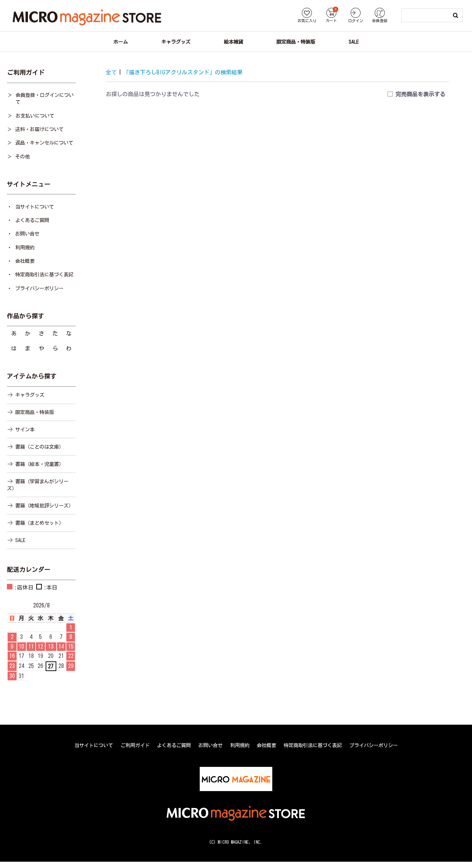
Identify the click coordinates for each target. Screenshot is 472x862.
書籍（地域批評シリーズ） (44, 505)
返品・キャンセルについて (44, 142)
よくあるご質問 (32, 220)
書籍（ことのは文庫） (39, 446)
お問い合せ (27, 233)
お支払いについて (35, 115)
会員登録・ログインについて (45, 98)
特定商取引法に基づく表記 (44, 274)
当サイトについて (34, 206)
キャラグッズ (29, 394)
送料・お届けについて (39, 129)
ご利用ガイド (135, 745)
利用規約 (25, 247)
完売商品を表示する (420, 94)
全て (111, 72)
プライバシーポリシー (39, 288)
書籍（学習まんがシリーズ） (37, 485)
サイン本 (25, 429)
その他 (22, 156)
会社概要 (25, 261)
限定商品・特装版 (34, 412)
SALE (20, 540)
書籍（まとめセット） (39, 522)
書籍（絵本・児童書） (39, 464)
